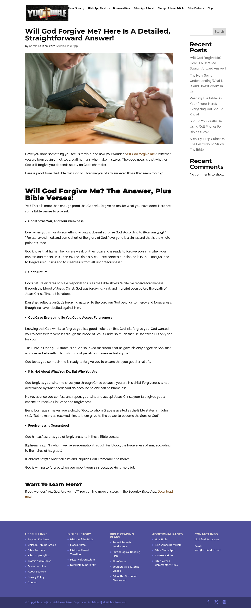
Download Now (121, 8)
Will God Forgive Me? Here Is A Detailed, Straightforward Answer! (208, 63)
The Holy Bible (164, 555)
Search (219, 31)
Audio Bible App (67, 46)
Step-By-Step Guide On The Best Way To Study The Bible (207, 144)
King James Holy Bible (168, 544)
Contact (62, 17)
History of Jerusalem (82, 559)
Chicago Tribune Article (171, 8)
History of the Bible (81, 539)
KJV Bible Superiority (82, 564)
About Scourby (76, 8)
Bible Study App (164, 550)
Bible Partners (196, 8)
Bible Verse (119, 561)
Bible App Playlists (99, 8)
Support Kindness (38, 539)
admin (33, 46)
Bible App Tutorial (144, 8)
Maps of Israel (78, 544)
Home (61, 8)
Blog (210, 8)
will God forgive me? (141, 154)
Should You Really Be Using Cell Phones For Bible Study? (206, 126)
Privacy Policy (36, 577)
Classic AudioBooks (39, 561)
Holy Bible (161, 539)
